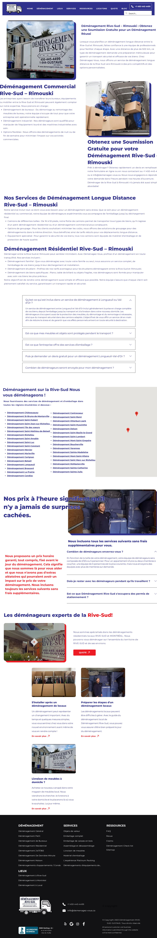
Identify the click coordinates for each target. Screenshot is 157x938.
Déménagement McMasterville (69, 464)
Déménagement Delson (65, 429)
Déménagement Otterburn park (69, 421)
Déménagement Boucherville (68, 444)
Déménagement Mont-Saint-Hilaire (71, 456)
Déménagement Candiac (20, 476)
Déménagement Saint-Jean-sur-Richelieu (28, 424)
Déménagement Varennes (66, 448)
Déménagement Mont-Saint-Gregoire (72, 440)
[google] (71, 924)
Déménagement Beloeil (19, 461)
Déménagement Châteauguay (22, 412)
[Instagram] (77, 924)
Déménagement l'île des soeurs (23, 427)
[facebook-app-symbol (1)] (84, 924)
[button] (45, 8)
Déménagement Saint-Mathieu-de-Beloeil (28, 431)
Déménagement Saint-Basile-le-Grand (72, 433)
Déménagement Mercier (19, 450)
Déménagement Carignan (20, 457)
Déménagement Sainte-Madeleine (70, 452)
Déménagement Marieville (21, 453)
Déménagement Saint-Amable (23, 438)
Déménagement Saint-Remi (67, 417)
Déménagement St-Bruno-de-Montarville (28, 416)
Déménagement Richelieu (20, 435)
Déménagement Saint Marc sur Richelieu (74, 460)
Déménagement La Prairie (20, 472)
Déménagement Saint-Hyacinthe (70, 425)
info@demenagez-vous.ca (107, 175)
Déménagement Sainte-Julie (67, 472)
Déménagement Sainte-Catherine (70, 468)
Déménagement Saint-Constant (23, 446)
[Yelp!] (65, 924)
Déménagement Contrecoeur (68, 413)
